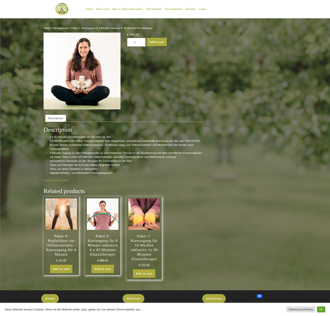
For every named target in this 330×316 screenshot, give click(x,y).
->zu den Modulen (56, 179)
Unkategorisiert (60, 28)
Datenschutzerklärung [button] (301, 309)
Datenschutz (214, 298)
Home (89, 9)
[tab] (55, 118)
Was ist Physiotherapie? (127, 9)
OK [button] (321, 309)
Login (202, 9)
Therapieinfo (154, 9)
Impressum (133, 298)
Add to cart (156, 41)
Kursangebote (174, 9)
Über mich (102, 9)
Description (55, 118)
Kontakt (191, 9)
